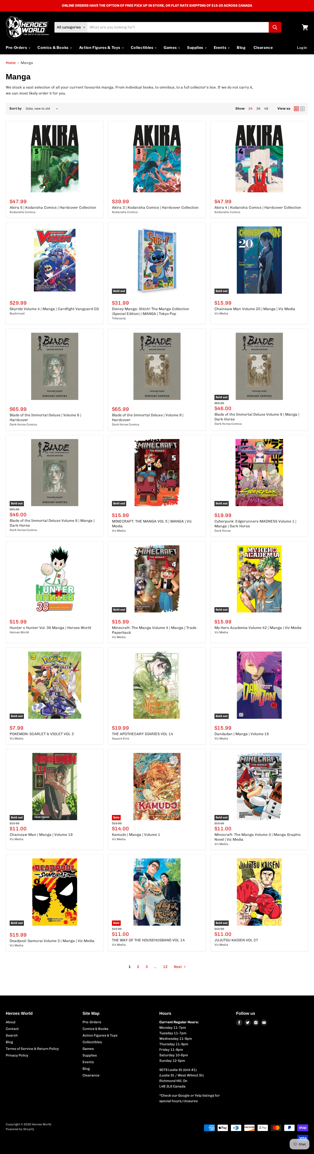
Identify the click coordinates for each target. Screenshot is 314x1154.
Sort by (15, 109)
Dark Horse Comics (23, 424)
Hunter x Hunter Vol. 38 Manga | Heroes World (50, 628)
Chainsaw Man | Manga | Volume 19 (41, 834)
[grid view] (296, 108)
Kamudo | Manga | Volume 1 (136, 834)
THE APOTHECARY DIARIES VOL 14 (142, 734)
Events (220, 47)
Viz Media (221, 313)
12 (165, 967)
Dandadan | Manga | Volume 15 (241, 734)
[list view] (302, 108)
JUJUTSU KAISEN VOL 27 (236, 940)
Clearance (263, 47)
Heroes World (19, 632)
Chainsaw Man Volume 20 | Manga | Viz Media (254, 309)
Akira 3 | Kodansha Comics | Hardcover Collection (155, 207)
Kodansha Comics (22, 212)
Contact (12, 1029)
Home (11, 63)
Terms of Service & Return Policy (32, 1049)
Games (170, 47)
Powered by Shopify (20, 1129)
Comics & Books (53, 47)
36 (258, 109)
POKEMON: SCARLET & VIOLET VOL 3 (42, 734)
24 (250, 109)
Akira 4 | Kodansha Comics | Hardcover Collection (257, 207)
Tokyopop (119, 318)
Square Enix (120, 738)
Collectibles (142, 47)
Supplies (195, 47)
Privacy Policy (17, 1055)
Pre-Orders (17, 47)
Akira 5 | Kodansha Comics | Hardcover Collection (53, 207)
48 (266, 109)
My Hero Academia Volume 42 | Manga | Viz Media (258, 628)
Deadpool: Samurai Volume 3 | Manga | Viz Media (52, 941)
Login (302, 48)
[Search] (275, 27)
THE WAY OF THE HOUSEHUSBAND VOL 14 (148, 940)
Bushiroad (17, 313)
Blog (241, 47)
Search (12, 1035)
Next (178, 967)
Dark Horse (222, 530)
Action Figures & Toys (100, 47)
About (11, 1022)
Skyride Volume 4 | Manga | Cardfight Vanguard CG (54, 309)
